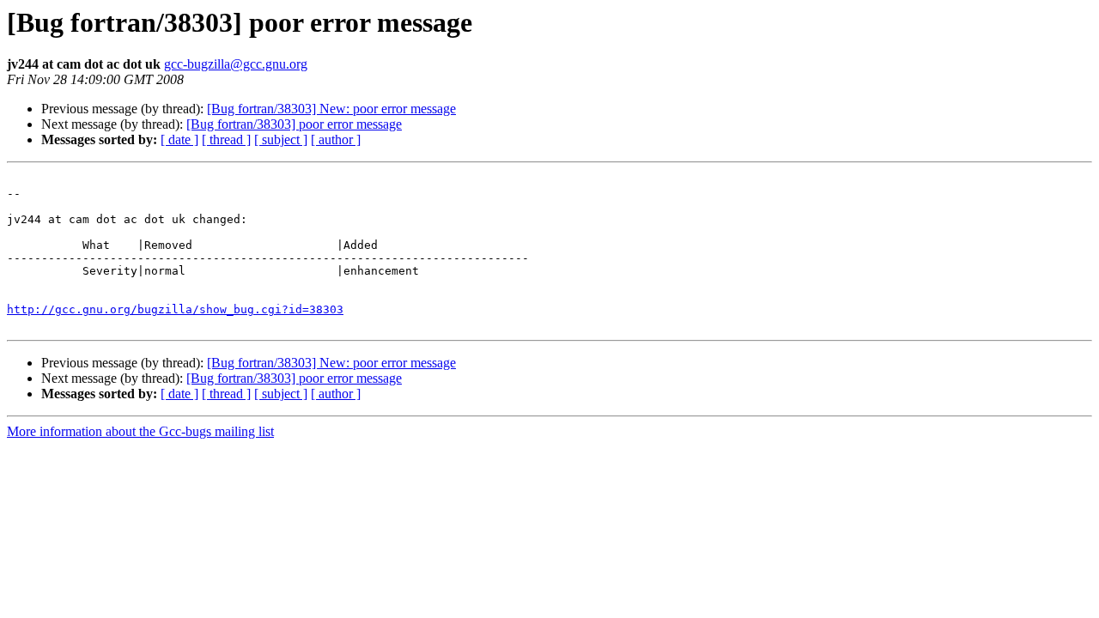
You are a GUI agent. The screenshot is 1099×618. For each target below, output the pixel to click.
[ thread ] (226, 139)
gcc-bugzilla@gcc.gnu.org (235, 64)
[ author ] (336, 139)
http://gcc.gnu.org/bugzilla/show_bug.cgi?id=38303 (175, 309)
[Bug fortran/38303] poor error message (294, 124)
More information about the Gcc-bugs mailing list (140, 431)
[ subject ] (280, 139)
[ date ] (179, 139)
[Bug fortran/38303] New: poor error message (331, 108)
